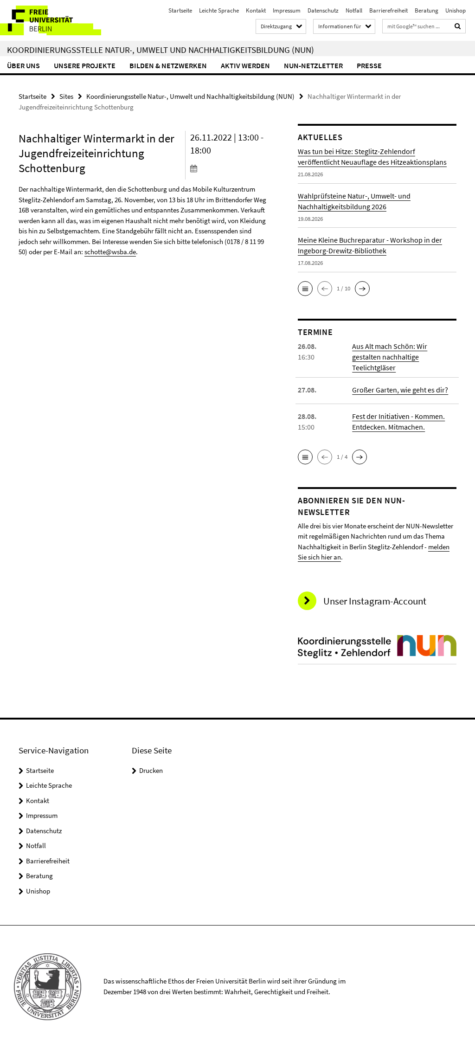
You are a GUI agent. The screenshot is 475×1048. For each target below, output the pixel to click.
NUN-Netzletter (313, 65)
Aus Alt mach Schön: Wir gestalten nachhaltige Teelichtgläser (389, 356)
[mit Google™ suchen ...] (457, 26)
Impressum (287, 10)
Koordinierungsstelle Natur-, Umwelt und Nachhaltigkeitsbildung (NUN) (160, 49)
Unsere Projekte (85, 65)
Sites (66, 96)
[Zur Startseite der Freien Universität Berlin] (61, 20)
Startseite (180, 10)
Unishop (455, 10)
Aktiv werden (245, 65)
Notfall (354, 10)
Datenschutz (323, 10)
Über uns (23, 65)
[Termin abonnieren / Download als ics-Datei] (229, 167)
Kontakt (256, 10)
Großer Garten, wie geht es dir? (400, 389)
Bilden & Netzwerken (168, 65)
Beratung (426, 10)
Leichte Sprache (219, 10)
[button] (305, 288)
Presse (369, 65)
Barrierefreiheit (388, 10)
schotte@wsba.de (110, 251)
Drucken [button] (151, 770)
